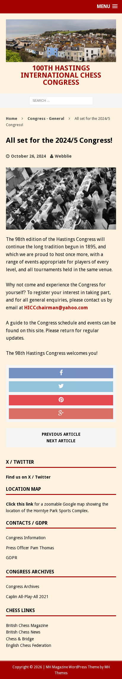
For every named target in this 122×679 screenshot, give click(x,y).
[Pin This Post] (61, 400)
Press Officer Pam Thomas (30, 547)
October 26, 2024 (28, 156)
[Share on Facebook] (61, 373)
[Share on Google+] (61, 413)
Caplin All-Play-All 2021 (27, 596)
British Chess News (23, 632)
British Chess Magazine (27, 625)
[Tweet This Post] (61, 386)
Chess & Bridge (20, 638)
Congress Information (26, 537)
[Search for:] (61, 100)
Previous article (61, 434)
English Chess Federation (28, 645)
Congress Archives (22, 586)
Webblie (63, 156)
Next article (61, 440)
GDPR (11, 557)
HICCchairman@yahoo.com (56, 308)
